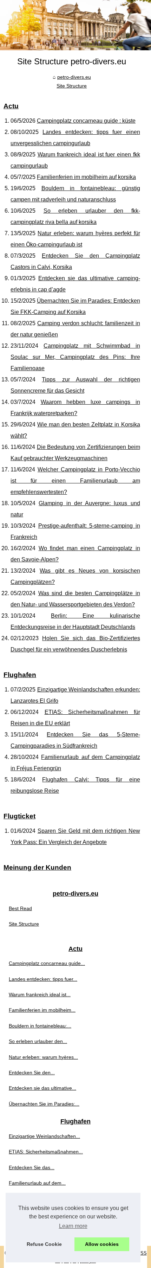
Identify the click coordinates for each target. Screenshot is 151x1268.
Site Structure (72, 86)
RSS (142, 1253)
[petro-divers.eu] (75, 25)
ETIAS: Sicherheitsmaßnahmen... (46, 1151)
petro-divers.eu (74, 77)
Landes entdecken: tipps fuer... (43, 979)
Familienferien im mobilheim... (42, 1010)
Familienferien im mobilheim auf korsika (86, 177)
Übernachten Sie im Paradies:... (44, 1104)
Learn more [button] (73, 1226)
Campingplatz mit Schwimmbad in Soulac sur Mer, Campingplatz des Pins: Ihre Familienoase (75, 357)
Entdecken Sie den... (32, 1072)
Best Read (20, 908)
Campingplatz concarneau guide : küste (86, 121)
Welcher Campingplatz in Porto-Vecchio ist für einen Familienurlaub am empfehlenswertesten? (75, 480)
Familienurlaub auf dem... (37, 1183)
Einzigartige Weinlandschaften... (44, 1136)
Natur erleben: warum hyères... (43, 1057)
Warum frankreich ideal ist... (40, 994)
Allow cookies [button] (102, 1244)
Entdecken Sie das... (31, 1167)
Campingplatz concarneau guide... (47, 963)
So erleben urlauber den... (38, 1041)
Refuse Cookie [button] (44, 1244)
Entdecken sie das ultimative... (42, 1088)
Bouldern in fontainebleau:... (40, 1026)
